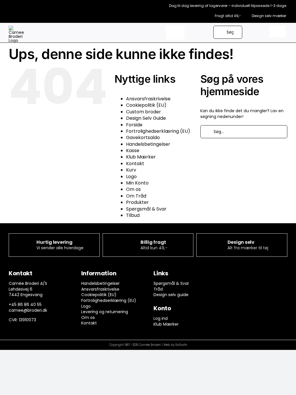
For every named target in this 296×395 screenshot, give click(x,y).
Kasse (132, 150)
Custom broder (143, 111)
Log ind (160, 318)
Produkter (137, 202)
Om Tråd (136, 196)
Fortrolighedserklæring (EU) (158, 131)
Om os (133, 189)
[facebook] (229, 274)
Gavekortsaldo (143, 137)
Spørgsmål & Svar (146, 209)
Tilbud (133, 215)
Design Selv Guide (146, 118)
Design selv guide (170, 295)
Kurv (131, 170)
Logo (131, 176)
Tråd (158, 289)
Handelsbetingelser (148, 144)
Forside (134, 124)
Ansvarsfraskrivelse (148, 98)
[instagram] (240, 274)
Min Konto (137, 183)
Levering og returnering (104, 312)
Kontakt (135, 163)
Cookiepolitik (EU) (146, 105)
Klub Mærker (141, 157)
